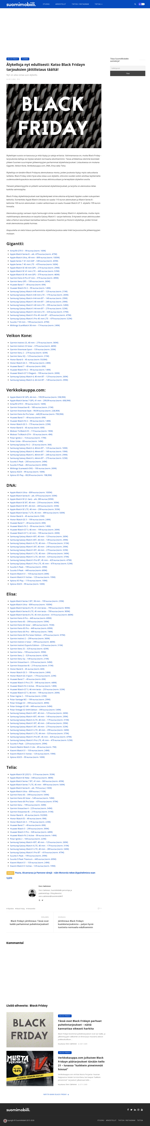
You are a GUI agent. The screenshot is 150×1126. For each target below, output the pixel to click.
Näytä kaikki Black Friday (55, 1094)
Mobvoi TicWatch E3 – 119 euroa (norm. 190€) (31, 431)
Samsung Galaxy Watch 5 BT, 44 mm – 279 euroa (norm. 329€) (39, 550)
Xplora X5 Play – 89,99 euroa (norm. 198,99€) (31, 475)
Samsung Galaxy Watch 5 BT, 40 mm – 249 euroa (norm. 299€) (39, 546)
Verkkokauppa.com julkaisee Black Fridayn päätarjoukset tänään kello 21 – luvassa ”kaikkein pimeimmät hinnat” (81, 1063)
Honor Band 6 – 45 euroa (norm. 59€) (27, 516)
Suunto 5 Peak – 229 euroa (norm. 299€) (28, 743)
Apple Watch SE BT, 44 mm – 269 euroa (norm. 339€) (34, 506)
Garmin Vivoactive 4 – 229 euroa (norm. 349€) (31, 662)
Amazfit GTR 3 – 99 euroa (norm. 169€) (28, 250)
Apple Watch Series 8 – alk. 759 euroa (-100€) (31, 788)
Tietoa (98, 4)
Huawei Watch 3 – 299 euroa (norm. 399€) (29, 828)
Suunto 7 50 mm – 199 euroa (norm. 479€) (29, 322)
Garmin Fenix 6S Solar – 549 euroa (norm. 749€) (32, 798)
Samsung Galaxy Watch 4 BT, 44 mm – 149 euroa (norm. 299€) (39, 539)
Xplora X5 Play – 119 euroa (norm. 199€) (28, 580)
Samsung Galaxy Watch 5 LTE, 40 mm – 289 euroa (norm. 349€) (39, 849)
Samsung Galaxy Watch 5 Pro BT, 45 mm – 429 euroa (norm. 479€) (41, 560)
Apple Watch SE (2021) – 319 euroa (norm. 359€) (32, 774)
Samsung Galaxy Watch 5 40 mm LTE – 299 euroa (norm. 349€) (39, 305)
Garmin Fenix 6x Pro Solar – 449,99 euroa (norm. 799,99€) (37, 414)
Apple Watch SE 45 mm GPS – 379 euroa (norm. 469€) (35, 274)
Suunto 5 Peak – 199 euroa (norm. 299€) (28, 567)
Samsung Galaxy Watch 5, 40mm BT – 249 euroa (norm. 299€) (39, 454)
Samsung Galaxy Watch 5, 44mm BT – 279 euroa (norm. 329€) (39, 458)
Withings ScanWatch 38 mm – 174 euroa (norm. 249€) (35, 325)
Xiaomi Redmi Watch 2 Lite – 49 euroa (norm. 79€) (33, 747)
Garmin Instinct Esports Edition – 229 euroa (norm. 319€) (36, 645)
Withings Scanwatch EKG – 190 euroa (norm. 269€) (33, 468)
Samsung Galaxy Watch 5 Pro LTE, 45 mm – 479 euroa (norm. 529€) (41, 563)
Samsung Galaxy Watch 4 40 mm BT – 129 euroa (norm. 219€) (39, 291)
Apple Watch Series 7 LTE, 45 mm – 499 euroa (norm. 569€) (37, 512)
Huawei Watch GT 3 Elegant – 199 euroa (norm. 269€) (35, 373)
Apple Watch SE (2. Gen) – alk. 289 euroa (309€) (32, 499)
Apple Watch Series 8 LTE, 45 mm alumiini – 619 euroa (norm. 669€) (41, 614)
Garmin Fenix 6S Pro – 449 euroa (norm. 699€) (31, 628)
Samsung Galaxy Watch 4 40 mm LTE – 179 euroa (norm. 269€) (39, 294)
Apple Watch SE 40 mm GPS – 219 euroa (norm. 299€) (35, 267)
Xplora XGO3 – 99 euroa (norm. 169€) (27, 471)
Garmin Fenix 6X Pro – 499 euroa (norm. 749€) (31, 631)
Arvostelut (60, 4)
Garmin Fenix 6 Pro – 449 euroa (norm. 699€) (31, 618)
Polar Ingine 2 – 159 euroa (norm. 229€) (28, 696)
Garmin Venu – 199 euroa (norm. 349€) (28, 805)
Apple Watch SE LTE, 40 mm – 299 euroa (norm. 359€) (35, 509)
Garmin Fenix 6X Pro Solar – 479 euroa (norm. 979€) (34, 801)
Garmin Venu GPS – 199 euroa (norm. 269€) (30, 281)
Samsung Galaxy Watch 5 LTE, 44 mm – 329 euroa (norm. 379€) (39, 556)
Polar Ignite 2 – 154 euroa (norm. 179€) (28, 437)
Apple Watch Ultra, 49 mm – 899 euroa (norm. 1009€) (35, 257)
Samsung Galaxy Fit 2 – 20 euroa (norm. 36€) (31, 444)
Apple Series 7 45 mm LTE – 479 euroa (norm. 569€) (34, 264)
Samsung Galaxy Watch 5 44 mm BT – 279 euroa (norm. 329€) (39, 308)
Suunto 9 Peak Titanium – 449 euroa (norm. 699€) (33, 859)
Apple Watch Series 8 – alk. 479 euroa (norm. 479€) (33, 254)
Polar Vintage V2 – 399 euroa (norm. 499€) (29, 703)
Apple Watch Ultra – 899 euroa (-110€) (28, 791)
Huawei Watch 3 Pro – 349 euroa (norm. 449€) (31, 832)
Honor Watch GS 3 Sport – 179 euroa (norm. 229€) (33, 675)
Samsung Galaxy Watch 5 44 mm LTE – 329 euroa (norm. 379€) (39, 311)
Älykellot (11, 909)
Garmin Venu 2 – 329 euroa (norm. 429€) (29, 655)
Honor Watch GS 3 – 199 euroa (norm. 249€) (30, 363)
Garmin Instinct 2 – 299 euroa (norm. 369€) (30, 638)
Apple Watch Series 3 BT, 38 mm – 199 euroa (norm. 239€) (37, 601)
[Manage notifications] (5, 1121)
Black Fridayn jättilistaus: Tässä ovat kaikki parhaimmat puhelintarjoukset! (29, 922)
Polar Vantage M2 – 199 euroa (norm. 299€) (30, 699)
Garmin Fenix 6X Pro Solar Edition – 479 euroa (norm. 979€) (37, 635)
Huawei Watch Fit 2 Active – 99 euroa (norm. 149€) (33, 686)
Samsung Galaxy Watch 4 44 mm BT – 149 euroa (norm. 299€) (39, 298)
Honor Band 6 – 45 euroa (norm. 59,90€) (28, 359)
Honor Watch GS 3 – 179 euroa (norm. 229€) (30, 424)
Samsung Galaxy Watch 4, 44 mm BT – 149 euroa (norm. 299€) (39, 380)
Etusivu (46, 4)
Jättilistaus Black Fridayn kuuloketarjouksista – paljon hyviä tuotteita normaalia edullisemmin (75, 924)
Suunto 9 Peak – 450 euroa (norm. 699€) (28, 465)
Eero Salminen (45, 886)
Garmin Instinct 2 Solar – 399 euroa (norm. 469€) (32, 641)
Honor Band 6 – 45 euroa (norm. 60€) (27, 427)
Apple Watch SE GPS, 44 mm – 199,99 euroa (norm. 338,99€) (38, 397)
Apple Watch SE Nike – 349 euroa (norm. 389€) (31, 777)
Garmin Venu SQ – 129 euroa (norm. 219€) (29, 356)
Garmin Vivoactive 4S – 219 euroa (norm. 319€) (31, 665)
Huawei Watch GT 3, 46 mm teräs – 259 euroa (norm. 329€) (37, 689)
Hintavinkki (31, 909)
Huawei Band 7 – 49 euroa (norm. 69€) (28, 284)
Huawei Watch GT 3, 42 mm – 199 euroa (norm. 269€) (35, 533)
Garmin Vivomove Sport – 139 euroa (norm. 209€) (33, 349)
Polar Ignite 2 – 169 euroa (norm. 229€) (28, 838)
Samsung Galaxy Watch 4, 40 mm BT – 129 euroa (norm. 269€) (39, 376)
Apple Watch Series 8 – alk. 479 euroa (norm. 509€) (33, 495)
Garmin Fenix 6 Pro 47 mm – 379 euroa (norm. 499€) (34, 278)
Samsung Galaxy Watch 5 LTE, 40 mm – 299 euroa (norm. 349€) (39, 553)
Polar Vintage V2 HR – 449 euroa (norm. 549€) (31, 706)
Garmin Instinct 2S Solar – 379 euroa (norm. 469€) (33, 346)
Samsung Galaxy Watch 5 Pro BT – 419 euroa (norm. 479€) (37, 852)
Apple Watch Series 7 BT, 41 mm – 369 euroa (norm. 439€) (37, 781)
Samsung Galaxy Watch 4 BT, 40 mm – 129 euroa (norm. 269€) (39, 536)
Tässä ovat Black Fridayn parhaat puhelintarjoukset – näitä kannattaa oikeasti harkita (80, 1024)
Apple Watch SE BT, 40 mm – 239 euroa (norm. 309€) (34, 502)
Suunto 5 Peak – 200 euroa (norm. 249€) (28, 461)
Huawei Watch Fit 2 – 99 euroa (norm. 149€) (30, 288)
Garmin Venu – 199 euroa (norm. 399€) (28, 652)
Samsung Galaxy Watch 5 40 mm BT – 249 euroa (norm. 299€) (39, 301)
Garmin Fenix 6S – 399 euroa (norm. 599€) (29, 621)
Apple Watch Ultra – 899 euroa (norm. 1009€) (31, 492)
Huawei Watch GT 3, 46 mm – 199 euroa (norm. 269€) (35, 529)
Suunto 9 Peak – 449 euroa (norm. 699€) (28, 570)
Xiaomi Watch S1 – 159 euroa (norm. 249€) (29, 750)
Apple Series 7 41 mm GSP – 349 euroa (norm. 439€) (34, 261)
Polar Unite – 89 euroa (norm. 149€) (26, 441)
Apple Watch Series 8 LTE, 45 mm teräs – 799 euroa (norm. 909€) (40, 611)
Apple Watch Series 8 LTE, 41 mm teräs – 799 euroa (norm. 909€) (40, 608)
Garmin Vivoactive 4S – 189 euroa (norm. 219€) (31, 407)
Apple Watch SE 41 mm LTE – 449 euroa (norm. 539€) (34, 271)
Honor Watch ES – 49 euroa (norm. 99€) (28, 818)
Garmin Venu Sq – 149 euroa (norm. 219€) (29, 658)
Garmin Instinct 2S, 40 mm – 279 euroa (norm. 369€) (34, 342)
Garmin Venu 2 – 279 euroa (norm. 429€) (29, 352)
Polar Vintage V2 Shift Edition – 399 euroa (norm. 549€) (35, 709)
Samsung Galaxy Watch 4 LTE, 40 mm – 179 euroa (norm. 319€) (39, 543)
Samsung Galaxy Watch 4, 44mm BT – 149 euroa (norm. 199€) (39, 451)
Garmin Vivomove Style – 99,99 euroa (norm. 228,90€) (35, 410)
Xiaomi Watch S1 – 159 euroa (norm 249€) (29, 573)
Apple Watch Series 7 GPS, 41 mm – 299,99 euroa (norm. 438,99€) (40, 400)
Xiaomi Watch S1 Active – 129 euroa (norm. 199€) (32, 577)
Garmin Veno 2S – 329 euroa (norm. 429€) (29, 648)
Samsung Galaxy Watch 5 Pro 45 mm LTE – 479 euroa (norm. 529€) (41, 318)
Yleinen (25, 59)
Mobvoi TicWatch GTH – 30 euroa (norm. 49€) (31, 434)
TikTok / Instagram (80, 4)
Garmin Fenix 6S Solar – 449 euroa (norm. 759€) (32, 625)
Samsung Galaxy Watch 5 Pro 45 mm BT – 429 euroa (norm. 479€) (40, 315)
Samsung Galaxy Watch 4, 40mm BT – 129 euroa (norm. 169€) (39, 448)
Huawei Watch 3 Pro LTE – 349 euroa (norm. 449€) (33, 682)
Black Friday (13, 59)
